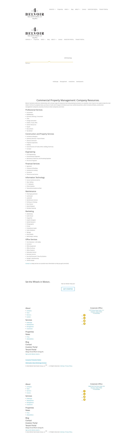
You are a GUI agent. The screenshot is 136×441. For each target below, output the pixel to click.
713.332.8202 (96, 313)
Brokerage (55, 81)
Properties (60, 9)
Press (28, 337)
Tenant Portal (31, 349)
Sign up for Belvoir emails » (33, 354)
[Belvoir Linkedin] (84, 318)
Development (79, 81)
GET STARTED (68, 289)
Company (29, 310)
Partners (29, 315)
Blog (72, 9)
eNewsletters (30, 339)
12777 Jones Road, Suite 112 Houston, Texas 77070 (96, 311)
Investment (72, 81)
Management (63, 81)
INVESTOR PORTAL (93, 9)
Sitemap (62, 366)
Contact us (28, 263)
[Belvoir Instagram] (84, 324)
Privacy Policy (68, 366)
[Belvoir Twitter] (84, 321)
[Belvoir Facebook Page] (84, 316)
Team (28, 313)
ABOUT (77, 9)
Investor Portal (31, 347)
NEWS (66, 9)
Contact (84, 9)
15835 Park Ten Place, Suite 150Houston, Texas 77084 (96, 387)
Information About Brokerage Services (36, 363)
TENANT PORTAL (103, 9)
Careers (29, 317)
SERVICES (51, 9)
